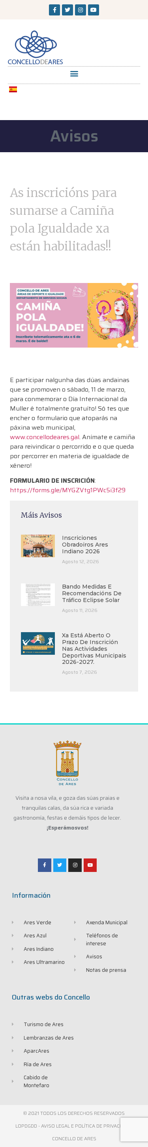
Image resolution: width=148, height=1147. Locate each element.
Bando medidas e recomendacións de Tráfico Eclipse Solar (92, 593)
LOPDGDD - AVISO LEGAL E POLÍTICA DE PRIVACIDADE (74, 1126)
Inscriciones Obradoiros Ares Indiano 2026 (85, 544)
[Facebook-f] (54, 9)
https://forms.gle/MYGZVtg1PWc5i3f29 (68, 490)
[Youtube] (93, 9)
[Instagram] (80, 9)
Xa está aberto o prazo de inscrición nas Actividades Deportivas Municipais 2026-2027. (94, 648)
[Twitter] (67, 9)
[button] (74, 73)
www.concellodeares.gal (44, 437)
